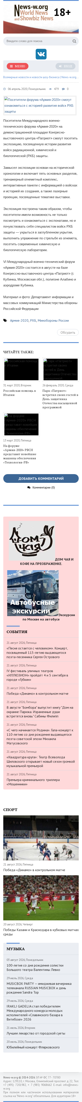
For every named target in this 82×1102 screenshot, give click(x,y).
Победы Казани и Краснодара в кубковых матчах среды (41, 932)
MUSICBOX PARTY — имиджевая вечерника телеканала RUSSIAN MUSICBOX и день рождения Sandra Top (39, 987)
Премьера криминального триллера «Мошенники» (33, 781)
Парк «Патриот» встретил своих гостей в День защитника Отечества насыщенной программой (60, 399)
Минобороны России (53, 320)
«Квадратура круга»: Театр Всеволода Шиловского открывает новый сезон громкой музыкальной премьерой (41, 761)
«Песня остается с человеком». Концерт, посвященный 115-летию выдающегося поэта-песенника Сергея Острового (37, 652)
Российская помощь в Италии (19, 393)
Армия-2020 (19, 320)
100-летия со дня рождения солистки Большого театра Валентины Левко (35, 967)
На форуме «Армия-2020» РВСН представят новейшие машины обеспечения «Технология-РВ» (19, 454)
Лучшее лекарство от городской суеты (36, 1033)
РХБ (33, 320)
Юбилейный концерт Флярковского (33, 1047)
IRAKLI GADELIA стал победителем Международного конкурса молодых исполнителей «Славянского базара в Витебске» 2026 (35, 1012)
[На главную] (34, 12)
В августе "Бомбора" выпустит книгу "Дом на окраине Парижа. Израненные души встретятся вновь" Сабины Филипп (40, 711)
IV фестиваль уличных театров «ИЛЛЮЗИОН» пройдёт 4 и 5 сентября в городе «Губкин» (37, 675)
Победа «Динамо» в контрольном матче (37, 693)
